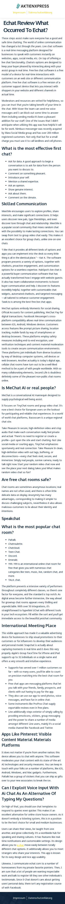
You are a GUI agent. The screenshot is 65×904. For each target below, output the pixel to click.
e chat (20, 845)
